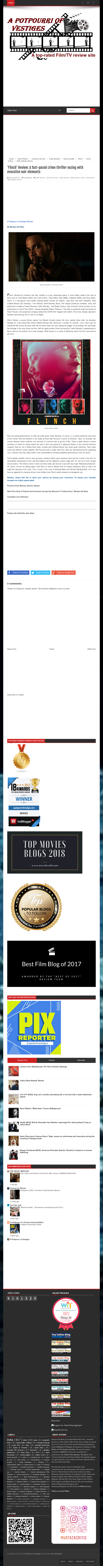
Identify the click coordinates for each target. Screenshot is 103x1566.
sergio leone (29, 1465)
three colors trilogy (34, 1506)
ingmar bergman (26, 1491)
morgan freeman (21, 1496)
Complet (10, 497)
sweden (27, 1489)
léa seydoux (15, 1489)
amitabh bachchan (42, 1445)
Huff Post (64, 1452)
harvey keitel (12, 1484)
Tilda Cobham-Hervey (14, 179)
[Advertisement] (51, 85)
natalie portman (15, 1504)
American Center (40, 1484)
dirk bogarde (44, 1486)
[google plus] (93, 3)
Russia (46, 1465)
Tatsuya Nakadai (40, 1489)
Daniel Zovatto (75, 177)
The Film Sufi (15, 1205)
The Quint (84, 1454)
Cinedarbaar (36, 1460)
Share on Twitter (42, 573)
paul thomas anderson (30, 1504)
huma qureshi (12, 1457)
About (70, 1561)
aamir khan (39, 1448)
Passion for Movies (18, 1188)
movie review (90, 177)
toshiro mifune (21, 1472)
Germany (34, 1450)
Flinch (83, 177)
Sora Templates (56, 1554)
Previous (11, 486)
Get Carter (38, 298)
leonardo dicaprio (39, 1474)
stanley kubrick (13, 1477)
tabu (39, 1465)
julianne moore (11, 1501)
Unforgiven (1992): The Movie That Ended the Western (40, 1190)
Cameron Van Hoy (52, 177)
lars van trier (23, 1501)
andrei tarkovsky (13, 1486)
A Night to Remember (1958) (30, 1225)
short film (16, 1445)
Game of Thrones (21, 1448)
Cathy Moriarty (64, 177)
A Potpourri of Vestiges (19, 1239)
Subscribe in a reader (15, 695)
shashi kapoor (20, 1506)
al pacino (14, 1467)
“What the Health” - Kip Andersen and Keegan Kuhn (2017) (41, 1207)
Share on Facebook (20, 573)
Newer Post (11, 649)
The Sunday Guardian (67, 1449)
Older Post (91, 649)
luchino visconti (35, 1501)
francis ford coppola (38, 1482)
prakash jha (36, 1457)
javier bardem (41, 1491)
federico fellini (22, 1482)
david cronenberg (24, 1499)
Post (17, 486)
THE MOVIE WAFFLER (19, 1171)
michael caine (16, 1469)
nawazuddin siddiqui (24, 1443)
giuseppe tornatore (40, 1499)
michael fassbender (33, 1469)
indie (36, 1440)
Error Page (90, 1561)
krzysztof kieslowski (31, 1494)
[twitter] (88, 3)
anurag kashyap (43, 1443)
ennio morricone (23, 1474)
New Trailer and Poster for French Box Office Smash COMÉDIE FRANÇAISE (48, 1173)
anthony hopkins (29, 1486)
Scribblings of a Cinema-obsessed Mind (26, 1222)
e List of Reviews (21, 497)
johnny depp (25, 1484)
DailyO (66, 1454)
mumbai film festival (15, 1450)
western (41, 1462)
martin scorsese (43, 1467)
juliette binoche (13, 1494)
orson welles (36, 1496)
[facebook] (82, 3)
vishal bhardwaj (26, 1462)
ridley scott (40, 1455)
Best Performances (31, 1477)
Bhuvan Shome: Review (30, 486)
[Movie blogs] (21, 773)
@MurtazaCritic (85, 1486)
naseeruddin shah (14, 1465)
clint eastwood (36, 1479)
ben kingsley (23, 1479)
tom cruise (22, 1460)
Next (9, 491)
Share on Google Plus (65, 573)
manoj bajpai (25, 1455)
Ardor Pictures (40, 177)
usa (25, 1440)
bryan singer (12, 1491)
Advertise (79, 1561)
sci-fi (38, 1452)
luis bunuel (46, 1501)
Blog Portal (56, 1420)
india (10, 1439)
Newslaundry (75, 1454)
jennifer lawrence (27, 1467)
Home (52, 649)
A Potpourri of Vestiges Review (20, 222)
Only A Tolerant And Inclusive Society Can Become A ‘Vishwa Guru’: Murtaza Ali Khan (52, 491)
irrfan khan (25, 1452)
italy (28, 1445)
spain (24, 1457)
